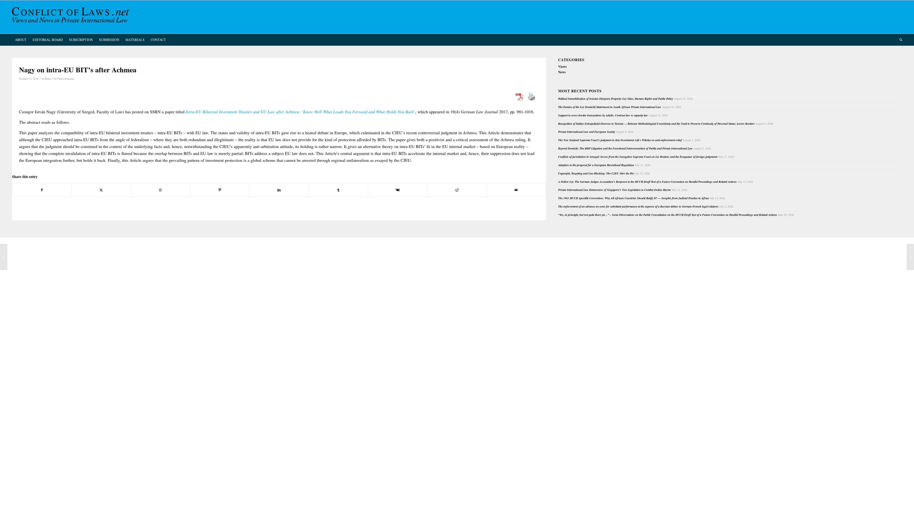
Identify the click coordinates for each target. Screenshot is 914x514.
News (48, 78)
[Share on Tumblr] (338, 189)
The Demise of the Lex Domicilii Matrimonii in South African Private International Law (609, 107)
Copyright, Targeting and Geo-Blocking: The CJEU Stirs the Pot (596, 173)
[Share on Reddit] (457, 189)
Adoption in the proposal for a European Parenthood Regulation (596, 165)
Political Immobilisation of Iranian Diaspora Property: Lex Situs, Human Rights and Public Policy (615, 99)
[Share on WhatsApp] (160, 189)
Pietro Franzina (66, 78)
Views (562, 66)
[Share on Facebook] (41, 189)
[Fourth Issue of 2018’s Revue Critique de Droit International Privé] (3, 257)
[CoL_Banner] (71, 17)
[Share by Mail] (516, 189)
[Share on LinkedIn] (278, 189)
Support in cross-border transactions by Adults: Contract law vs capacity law (603, 115)
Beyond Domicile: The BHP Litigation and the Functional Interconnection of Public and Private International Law (625, 148)
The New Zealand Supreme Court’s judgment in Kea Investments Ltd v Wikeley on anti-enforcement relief (620, 140)
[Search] (899, 40)
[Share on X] (101, 189)
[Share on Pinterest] (219, 189)
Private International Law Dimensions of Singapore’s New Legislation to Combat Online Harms (614, 190)
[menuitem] (21, 40)
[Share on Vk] (397, 189)
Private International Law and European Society (586, 132)
